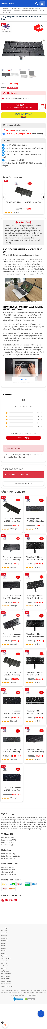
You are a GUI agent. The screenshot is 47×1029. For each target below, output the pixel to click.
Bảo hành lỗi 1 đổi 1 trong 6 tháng (17, 98)
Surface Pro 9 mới (5, 978)
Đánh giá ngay (23, 438)
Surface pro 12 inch (6, 983)
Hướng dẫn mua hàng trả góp (10, 856)
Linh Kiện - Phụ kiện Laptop (18, 8)
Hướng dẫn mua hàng (8, 853)
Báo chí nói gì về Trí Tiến (9, 840)
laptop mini (4, 956)
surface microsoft (5, 958)
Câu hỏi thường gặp (7, 845)
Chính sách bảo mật (7, 867)
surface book (4, 966)
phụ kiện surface (5, 976)
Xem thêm (23, 379)
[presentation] (4, 196)
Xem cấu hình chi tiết (22, 484)
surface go (4, 968)
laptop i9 (3, 953)
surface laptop (5, 971)
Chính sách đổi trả (7, 872)
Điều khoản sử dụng (7, 842)
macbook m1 (4, 938)
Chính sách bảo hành (8, 870)
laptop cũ (3, 943)
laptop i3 (3, 945)
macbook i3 (4, 930)
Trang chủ (6, 8)
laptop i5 (3, 948)
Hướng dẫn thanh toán (8, 858)
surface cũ (4, 961)
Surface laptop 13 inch (7, 986)
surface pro (4, 963)
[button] (42, 26)
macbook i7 (4, 935)
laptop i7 (3, 950)
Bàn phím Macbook (16, 10)
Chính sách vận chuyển (8, 874)
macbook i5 (4, 933)
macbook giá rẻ (5, 928)
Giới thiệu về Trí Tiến (7, 837)
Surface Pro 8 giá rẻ (6, 981)
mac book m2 (4, 940)
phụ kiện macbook (6, 973)
